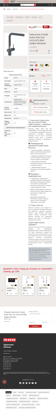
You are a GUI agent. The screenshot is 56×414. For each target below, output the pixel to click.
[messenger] (36, 383)
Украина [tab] (49, 75)
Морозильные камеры (43, 398)
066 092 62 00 (6, 353)
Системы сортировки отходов (13, 404)
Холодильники (32, 398)
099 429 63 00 (8, 365)
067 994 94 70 (8, 368)
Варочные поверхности (44, 392)
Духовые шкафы (16, 395)
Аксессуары (9, 20)
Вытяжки (25, 395)
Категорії (8, 392)
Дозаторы (8, 395)
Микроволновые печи (34, 395)
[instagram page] (26, 383)
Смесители (21, 392)
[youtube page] (33, 383)
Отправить (35, 326)
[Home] (6, 1)
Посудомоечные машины (12, 398)
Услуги (38, 404)
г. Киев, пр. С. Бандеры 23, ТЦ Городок (13, 358)
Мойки (14, 392)
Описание (34, 17)
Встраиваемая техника (11, 407)
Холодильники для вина (11, 401)
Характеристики (19, 17)
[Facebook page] (20, 383)
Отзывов (27, 17)
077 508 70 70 (8, 366)
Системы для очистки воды (28, 404)
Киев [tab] (43, 75)
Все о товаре (10, 17)
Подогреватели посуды (25, 401)
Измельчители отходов (31, 392)
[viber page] (30, 383)
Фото (40, 17)
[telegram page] (23, 383)
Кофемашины (23, 398)
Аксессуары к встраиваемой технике (27, 407)
